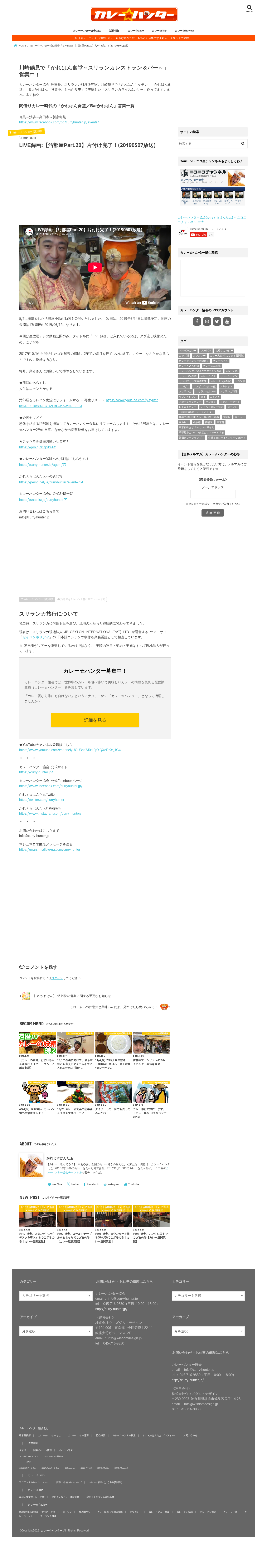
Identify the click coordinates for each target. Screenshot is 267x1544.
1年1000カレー (187, 350)
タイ (203, 396)
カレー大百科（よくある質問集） (106, 1482)
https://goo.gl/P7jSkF (35, 447)
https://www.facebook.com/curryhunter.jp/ (50, 786)
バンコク (211, 402)
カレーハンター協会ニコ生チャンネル (200, 371)
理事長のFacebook (121, 1468)
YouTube (133, 1184)
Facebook (93, 1184)
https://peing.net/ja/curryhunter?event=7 (49, 482)
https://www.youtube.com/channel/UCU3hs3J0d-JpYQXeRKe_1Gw (70, 750)
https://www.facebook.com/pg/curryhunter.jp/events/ (59, 122)
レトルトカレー (187, 407)
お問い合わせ (190, 1435)
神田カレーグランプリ (191, 437)
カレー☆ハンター (52, 1530)
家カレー (240, 417)
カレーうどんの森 (189, 365)
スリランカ (185, 391)
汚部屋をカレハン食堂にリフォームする (82, 599)
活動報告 (114, 30)
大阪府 (226, 417)
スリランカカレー (206, 391)
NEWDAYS (84, 1511)
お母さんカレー (224, 350)
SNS (28, 1462)
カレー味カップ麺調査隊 (193, 381)
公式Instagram (69, 1468)
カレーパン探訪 (187, 376)
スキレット (226, 386)
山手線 (197, 422)
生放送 (22, 1450)
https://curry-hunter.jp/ (36, 772)
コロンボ (240, 381)
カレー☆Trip (159, 30)
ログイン (57, 978)
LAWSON (205, 350)
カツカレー (199, 355)
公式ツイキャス (86, 1468)
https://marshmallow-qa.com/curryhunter (49, 849)
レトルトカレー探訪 (212, 407)
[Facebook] (197, 321)
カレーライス (208, 376)
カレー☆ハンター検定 (124, 1435)
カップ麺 (184, 355)
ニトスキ (215, 396)
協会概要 (100, 1435)
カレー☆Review (184, 30)
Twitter (75, 1184)
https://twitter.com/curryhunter (41, 799)
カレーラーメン (228, 376)
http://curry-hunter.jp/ (111, 1309)
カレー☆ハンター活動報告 (39, 599)
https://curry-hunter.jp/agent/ (41, 464)
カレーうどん (220, 360)
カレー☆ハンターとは (49, 1435)
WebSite (57, 1184)
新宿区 (208, 422)
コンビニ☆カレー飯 (204, 386)
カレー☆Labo (136, 30)
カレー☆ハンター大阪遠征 (194, 360)
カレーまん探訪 (212, 365)
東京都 (220, 422)
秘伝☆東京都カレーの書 (31, 1497)
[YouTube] (227, 321)
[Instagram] (207, 321)
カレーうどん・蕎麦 (159, 1511)
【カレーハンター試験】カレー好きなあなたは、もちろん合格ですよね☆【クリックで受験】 (135, 38)
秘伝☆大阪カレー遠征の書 (65, 1497)
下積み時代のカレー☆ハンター (196, 412)
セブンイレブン (187, 396)
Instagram (113, 1184)
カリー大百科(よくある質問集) (227, 355)
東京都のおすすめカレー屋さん (196, 427)
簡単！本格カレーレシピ (69, 1482)
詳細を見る (95, 720)
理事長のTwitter (103, 1468)
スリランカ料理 (228, 391)
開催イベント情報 (42, 1450)
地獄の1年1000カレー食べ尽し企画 (199, 417)
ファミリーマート (230, 402)
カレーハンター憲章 (78, 1435)
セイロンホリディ (36, 637)
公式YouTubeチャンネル (50, 1468)
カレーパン (232, 371)
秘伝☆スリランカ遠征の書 (100, 1497)
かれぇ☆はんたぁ (60, 1158)
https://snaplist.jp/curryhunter (41, 499)
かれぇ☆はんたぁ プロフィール (159, 1435)
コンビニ (184, 386)
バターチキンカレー (190, 402)
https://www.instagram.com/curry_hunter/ (50, 813)
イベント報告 (66, 1450)
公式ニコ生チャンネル (27, 1468)
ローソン (232, 407)
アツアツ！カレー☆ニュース (34, 1482)
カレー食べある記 (221, 381)
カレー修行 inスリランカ (28, 1456)
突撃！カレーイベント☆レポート (227, 437)
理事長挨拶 (25, 1435)
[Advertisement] (95, 189)
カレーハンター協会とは (87, 30)
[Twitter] (217, 321)
